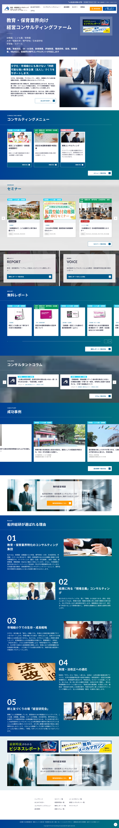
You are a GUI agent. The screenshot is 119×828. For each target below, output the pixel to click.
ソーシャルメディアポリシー (66, 822)
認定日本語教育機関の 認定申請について (45, 326)
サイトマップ (73, 806)
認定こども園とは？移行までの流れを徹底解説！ (19, 326)
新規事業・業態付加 (82, 386)
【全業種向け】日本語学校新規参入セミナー (95, 229)
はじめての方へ (45, 101)
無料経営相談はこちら (59, 503)
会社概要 (22, 822)
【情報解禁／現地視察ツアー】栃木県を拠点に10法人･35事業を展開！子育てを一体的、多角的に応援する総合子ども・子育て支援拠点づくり (90, 381)
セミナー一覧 (59, 799)
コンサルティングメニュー (42, 806)
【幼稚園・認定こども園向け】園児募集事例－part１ (72, 326)
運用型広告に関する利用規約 (80, 822)
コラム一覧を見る (100, 396)
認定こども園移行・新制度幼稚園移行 (19, 146)
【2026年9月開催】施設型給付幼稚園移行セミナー (59, 229)
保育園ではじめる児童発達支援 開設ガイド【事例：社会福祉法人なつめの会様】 (99, 327)
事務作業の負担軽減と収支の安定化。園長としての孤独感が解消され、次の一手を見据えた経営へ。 (58, 450)
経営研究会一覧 (59, 802)
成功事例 (37, 809)
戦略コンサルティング (70, 145)
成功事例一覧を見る (100, 469)
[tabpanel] (19, 320)
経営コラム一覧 (59, 809)
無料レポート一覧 (60, 806)
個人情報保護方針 (28, 822)
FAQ (58, 822)
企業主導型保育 (28, 384)
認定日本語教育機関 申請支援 (46, 146)
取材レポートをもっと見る (76, 277)
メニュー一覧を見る (100, 173)
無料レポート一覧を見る (16, 277)
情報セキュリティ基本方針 (38, 822)
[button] (52, 7)
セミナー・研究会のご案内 (37, 384)
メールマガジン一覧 (75, 799)
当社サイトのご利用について (93, 822)
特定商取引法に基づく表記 (51, 822)
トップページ (38, 799)
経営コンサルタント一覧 (77, 802)
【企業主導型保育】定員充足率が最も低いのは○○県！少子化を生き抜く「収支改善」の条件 (37, 380)
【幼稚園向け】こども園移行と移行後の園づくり (23, 229)
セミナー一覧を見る (100, 244)
